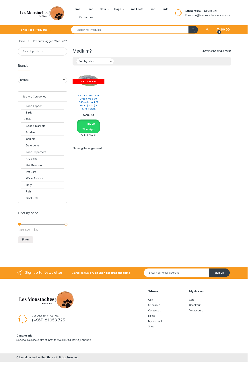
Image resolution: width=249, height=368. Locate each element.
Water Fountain (35, 178)
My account (155, 321)
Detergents (32, 145)
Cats (103, 9)
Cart (150, 299)
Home (76, 9)
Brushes (31, 132)
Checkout (154, 305)
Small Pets (137, 9)
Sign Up (219, 272)
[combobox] (130, 29)
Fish (152, 9)
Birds (165, 9)
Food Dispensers (36, 152)
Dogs (117, 9)
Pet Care (31, 171)
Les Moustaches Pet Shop (36, 357)
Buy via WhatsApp (88, 126)
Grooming (32, 158)
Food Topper (34, 106)
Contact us (86, 17)
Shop (90, 9)
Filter (25, 239)
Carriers (30, 138)
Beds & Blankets (35, 125)
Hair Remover (34, 165)
